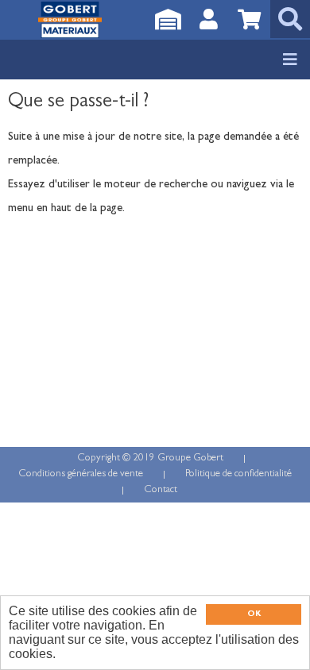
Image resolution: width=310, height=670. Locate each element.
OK (254, 614)
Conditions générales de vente (80, 474)
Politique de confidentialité (238, 474)
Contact (160, 490)
